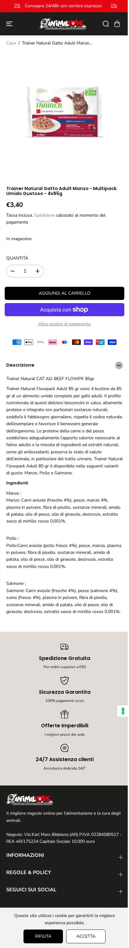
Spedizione (44, 215)
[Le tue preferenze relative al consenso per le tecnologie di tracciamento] (120, 711)
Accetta (84, 936)
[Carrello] (117, 23)
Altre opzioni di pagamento (64, 324)
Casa (11, 43)
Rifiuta (42, 936)
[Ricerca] (105, 23)
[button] (10, 23)
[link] (64, 799)
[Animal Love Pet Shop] (62, 24)
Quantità (17, 258)
